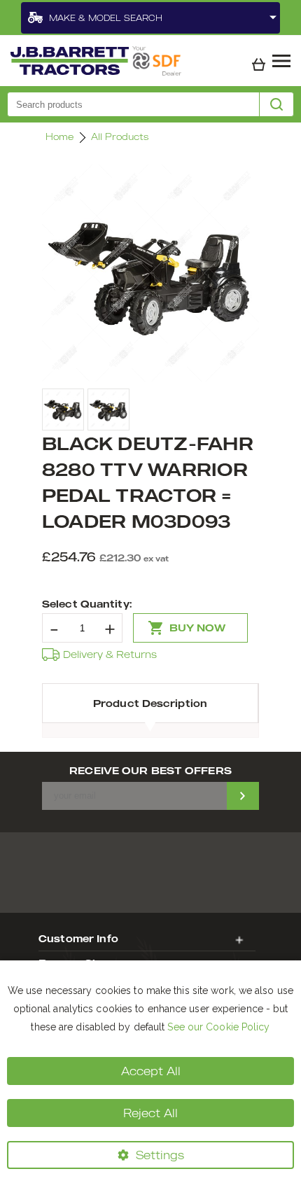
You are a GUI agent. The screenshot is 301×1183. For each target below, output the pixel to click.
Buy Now (197, 628)
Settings (160, 1155)
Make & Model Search (105, 18)
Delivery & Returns (110, 654)
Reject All (150, 1113)
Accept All (151, 1071)
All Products (119, 136)
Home (60, 136)
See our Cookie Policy (218, 1026)
